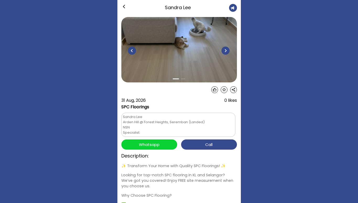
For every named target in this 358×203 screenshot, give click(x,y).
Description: (135, 156)
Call (209, 144)
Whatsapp (149, 144)
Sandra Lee (178, 7)
